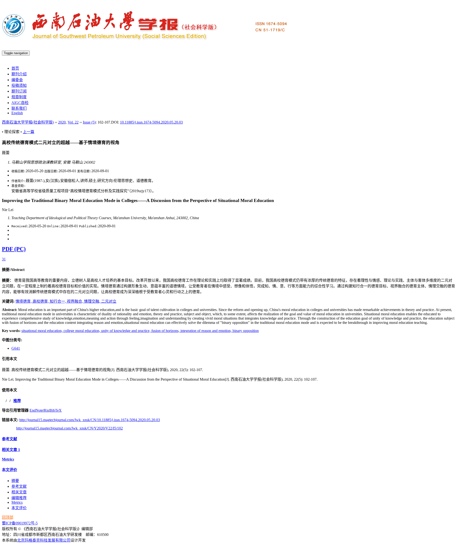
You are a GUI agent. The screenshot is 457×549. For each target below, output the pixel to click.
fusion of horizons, (165, 331)
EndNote (36, 410)
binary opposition (246, 331)
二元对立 (108, 301)
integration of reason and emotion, (206, 331)
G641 (15, 348)
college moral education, (82, 331)
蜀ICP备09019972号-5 (20, 523)
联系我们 (19, 108)
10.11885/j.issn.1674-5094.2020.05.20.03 (151, 122)
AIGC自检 (20, 103)
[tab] (228, 269)
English (17, 113)
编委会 (17, 80)
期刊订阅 (19, 91)
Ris (46, 410)
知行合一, (58, 301)
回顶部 (7, 517)
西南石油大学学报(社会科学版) (28, 122)
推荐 (17, 401)
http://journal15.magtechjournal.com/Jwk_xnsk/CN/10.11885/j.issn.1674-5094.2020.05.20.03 (89, 420)
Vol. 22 (73, 122)
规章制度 (19, 97)
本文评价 (9, 470)
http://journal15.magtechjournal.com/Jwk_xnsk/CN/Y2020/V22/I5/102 (69, 428)
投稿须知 (19, 85)
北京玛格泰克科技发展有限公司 (43, 540)
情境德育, (24, 301)
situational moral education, (42, 331)
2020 (62, 122)
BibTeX (56, 410)
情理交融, (92, 301)
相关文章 (11, 450)
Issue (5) (89, 122)
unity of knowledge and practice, (126, 331)
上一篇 (28, 132)
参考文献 (9, 439)
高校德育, (41, 301)
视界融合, (75, 301)
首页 (15, 68)
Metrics (8, 459)
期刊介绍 (19, 74)
